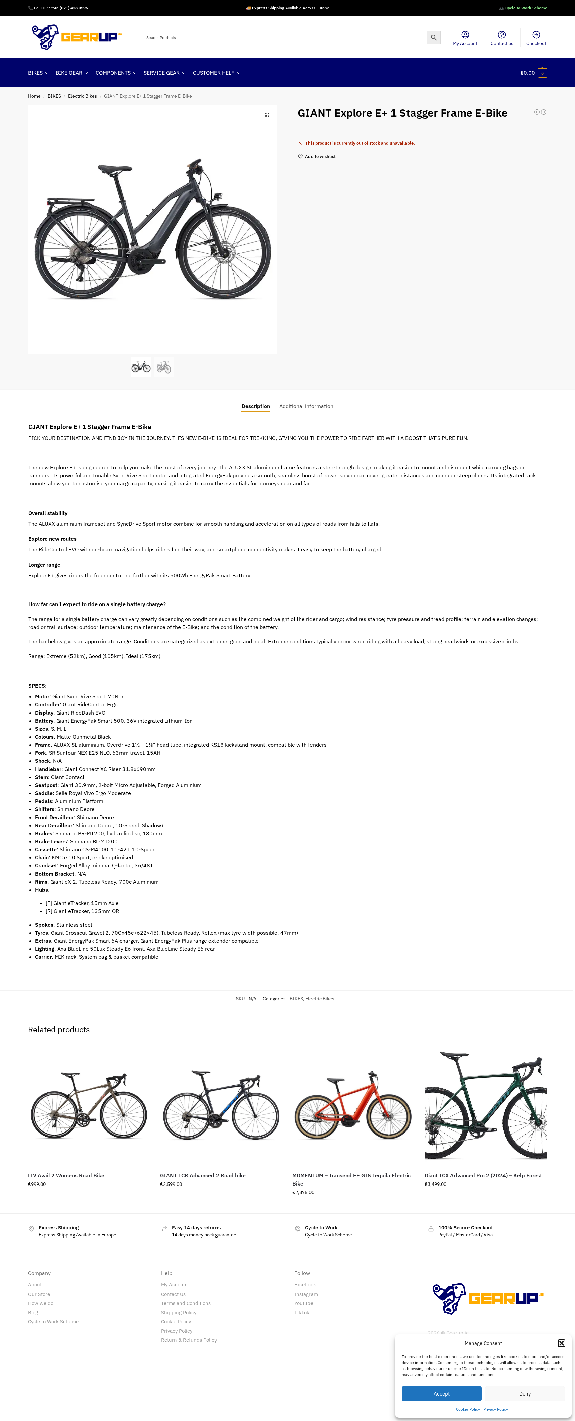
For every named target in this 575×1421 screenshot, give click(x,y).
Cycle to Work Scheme (53, 1321)
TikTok (301, 1312)
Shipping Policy (178, 1312)
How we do (40, 1303)
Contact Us (173, 1294)
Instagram (306, 1294)
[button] (561, 1343)
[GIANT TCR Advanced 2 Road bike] (221, 1106)
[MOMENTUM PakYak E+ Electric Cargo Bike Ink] (537, 112)
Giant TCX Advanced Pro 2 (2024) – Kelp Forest (483, 1175)
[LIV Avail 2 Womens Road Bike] (89, 1106)
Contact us (502, 43)
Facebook (305, 1284)
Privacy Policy (495, 1409)
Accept (442, 1393)
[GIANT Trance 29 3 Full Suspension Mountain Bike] (543, 112)
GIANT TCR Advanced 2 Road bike (203, 1175)
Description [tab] (256, 406)
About (35, 1284)
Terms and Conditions (186, 1303)
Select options (89, 1199)
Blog (33, 1312)
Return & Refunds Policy (189, 1340)
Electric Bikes (82, 96)
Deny (525, 1393)
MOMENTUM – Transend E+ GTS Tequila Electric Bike (351, 1179)
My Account (465, 43)
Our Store (39, 1294)
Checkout (536, 43)
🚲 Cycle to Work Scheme (523, 7)
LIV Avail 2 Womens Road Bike (66, 1175)
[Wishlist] (140, 1055)
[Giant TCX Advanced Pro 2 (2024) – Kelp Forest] (486, 1106)
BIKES (54, 96)
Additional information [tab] (306, 406)
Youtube (303, 1303)
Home (34, 96)
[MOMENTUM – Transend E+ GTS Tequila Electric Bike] (353, 1106)
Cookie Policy (468, 1409)
